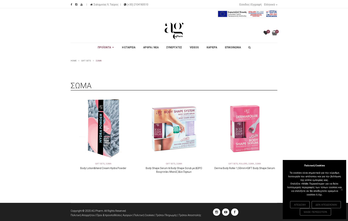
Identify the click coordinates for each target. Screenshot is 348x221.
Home (73, 61)
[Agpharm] (174, 30)
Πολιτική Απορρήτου (83, 215)
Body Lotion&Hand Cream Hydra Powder (103, 168)
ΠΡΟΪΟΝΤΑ (104, 47)
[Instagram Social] (76, 4)
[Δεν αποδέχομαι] (341, 189)
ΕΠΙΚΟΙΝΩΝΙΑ (233, 47)
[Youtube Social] (81, 4)
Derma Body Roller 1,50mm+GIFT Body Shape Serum (244, 168)
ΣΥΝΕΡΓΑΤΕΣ (174, 47)
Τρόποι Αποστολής (190, 215)
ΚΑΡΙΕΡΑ (212, 47)
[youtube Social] (225, 212)
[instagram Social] (216, 212)
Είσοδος (244, 4)
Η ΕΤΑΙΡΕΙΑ (128, 47)
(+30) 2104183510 (137, 4)
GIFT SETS (86, 61)
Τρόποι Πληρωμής (167, 215)
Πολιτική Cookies (144, 215)
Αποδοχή (300, 204)
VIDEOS (194, 47)
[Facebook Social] (71, 4)
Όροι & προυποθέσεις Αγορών (114, 215)
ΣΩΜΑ (108, 164)
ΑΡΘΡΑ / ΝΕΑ (151, 47)
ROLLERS (243, 164)
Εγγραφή (256, 4)
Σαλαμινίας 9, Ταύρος (106, 4)
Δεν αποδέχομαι (326, 204)
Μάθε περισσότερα (315, 211)
